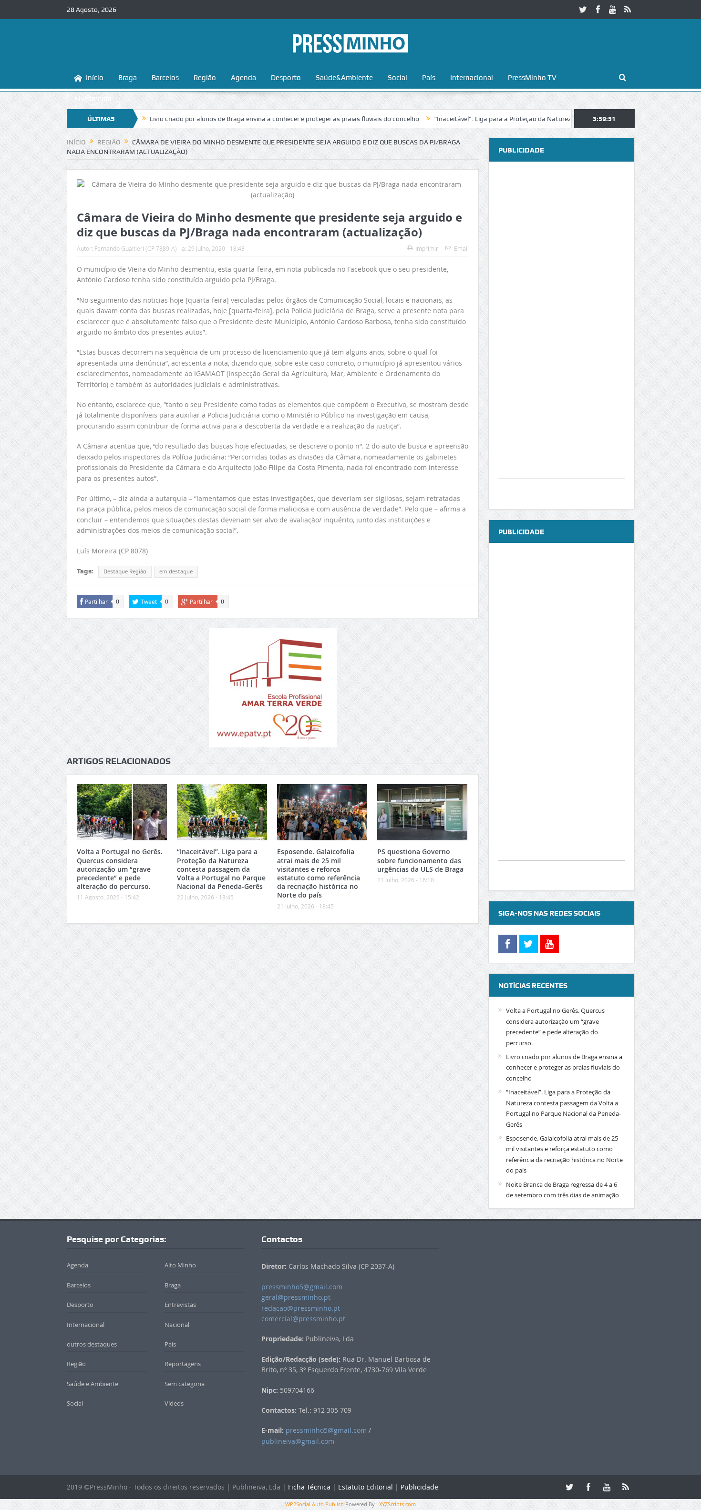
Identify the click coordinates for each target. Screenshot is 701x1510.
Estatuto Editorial (365, 1486)
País (428, 77)
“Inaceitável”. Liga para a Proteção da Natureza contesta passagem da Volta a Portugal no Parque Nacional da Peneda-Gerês (221, 869)
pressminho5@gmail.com (301, 1286)
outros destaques (92, 1344)
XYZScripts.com (397, 1504)
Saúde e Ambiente (92, 1383)
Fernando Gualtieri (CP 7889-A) (135, 248)
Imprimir (426, 248)
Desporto (286, 77)
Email (461, 248)
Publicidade (419, 1486)
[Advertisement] (561, 336)
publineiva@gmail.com (297, 1441)
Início (94, 77)
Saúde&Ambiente (344, 77)
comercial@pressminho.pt (303, 1318)
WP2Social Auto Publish (314, 1504)
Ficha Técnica (309, 1486)
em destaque (176, 571)
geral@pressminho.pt (295, 1297)
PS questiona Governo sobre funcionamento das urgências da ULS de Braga (420, 860)
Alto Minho (180, 1265)
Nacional (177, 1324)
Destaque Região (124, 571)
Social (397, 77)
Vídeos (174, 1403)
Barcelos (165, 77)
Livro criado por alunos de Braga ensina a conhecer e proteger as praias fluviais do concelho (243, 118)
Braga (127, 77)
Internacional (471, 77)
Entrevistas (180, 1304)
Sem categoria (185, 1383)
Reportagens (183, 1363)
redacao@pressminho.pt (300, 1308)
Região (205, 77)
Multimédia (93, 98)
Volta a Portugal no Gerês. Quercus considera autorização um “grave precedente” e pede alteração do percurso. (120, 869)
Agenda (243, 77)
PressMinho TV (532, 77)
